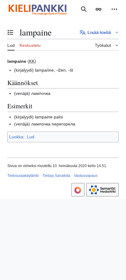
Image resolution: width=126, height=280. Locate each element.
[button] (98, 9)
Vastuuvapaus (86, 176)
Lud (30, 136)
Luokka (16, 136)
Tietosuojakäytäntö (23, 176)
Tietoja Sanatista (56, 176)
